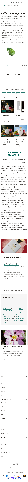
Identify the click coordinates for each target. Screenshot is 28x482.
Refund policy (10, 470)
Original (3, 387)
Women (3, 391)
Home (4, 5)
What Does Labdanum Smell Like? (12, 347)
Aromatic (12, 93)
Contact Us (4, 402)
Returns (3, 414)
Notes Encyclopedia (6, 452)
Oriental (9, 92)
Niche (2, 380)
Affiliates (3, 448)
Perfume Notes (4, 422)
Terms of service (10, 472)
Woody (4, 92)
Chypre (23, 92)
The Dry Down (4, 433)
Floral (13, 92)
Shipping (3, 410)
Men (2, 395)
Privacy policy (19, 470)
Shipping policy (19, 472)
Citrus (16, 93)
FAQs (2, 406)
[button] (2, 2)
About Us (3, 441)
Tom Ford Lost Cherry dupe (11, 265)
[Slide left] (10, 365)
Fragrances (4, 425)
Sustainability (4, 444)
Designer (3, 383)
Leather (18, 92)
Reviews (3, 429)
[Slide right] (17, 365)
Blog (2, 456)
